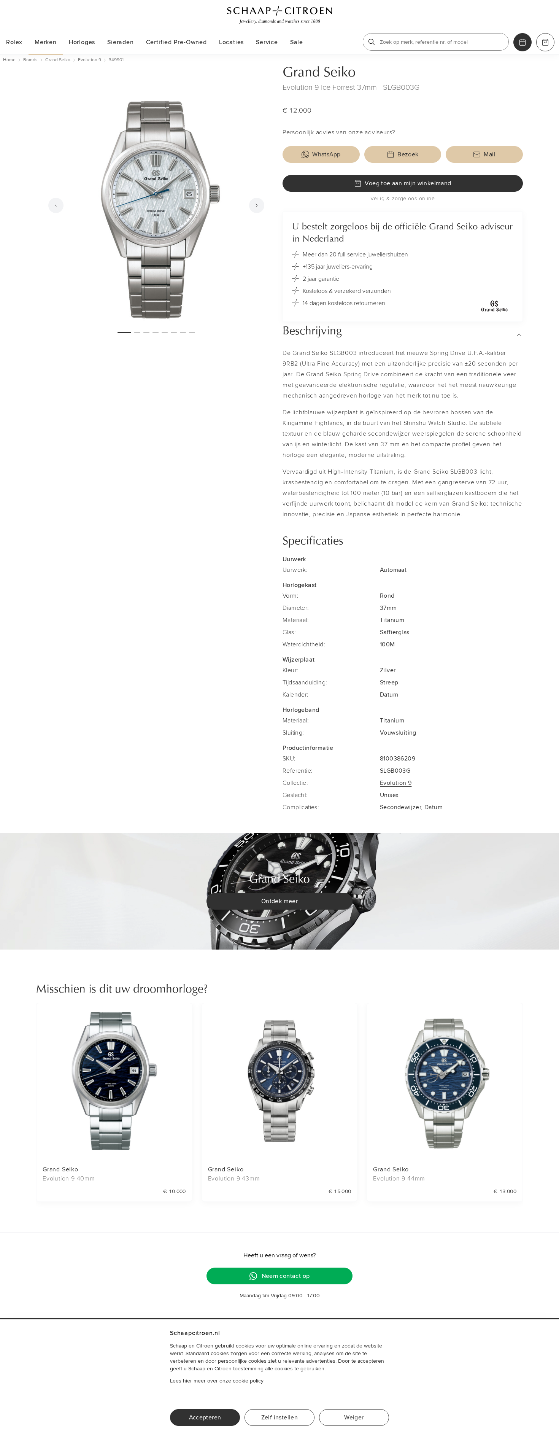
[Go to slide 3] (146, 332)
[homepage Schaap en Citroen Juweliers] (279, 15)
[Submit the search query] (371, 41)
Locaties (231, 42)
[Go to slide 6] (174, 332)
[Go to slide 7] (183, 332)
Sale (296, 42)
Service (267, 42)
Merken (46, 42)
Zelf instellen (279, 1417)
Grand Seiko (319, 73)
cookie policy (248, 1381)
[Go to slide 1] (124, 332)
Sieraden (120, 42)
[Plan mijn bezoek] (522, 42)
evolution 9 (89, 60)
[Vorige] (56, 205)
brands (30, 60)
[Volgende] (256, 205)
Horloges (82, 42)
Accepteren (205, 1417)
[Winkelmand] (545, 42)
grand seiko (57, 60)
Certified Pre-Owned (176, 42)
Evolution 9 (395, 783)
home (9, 60)
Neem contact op (286, 1276)
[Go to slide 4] (155, 332)
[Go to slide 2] (137, 332)
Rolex (14, 42)
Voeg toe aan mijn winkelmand (408, 183)
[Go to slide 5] (165, 332)
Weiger (354, 1417)
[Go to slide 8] (192, 332)
